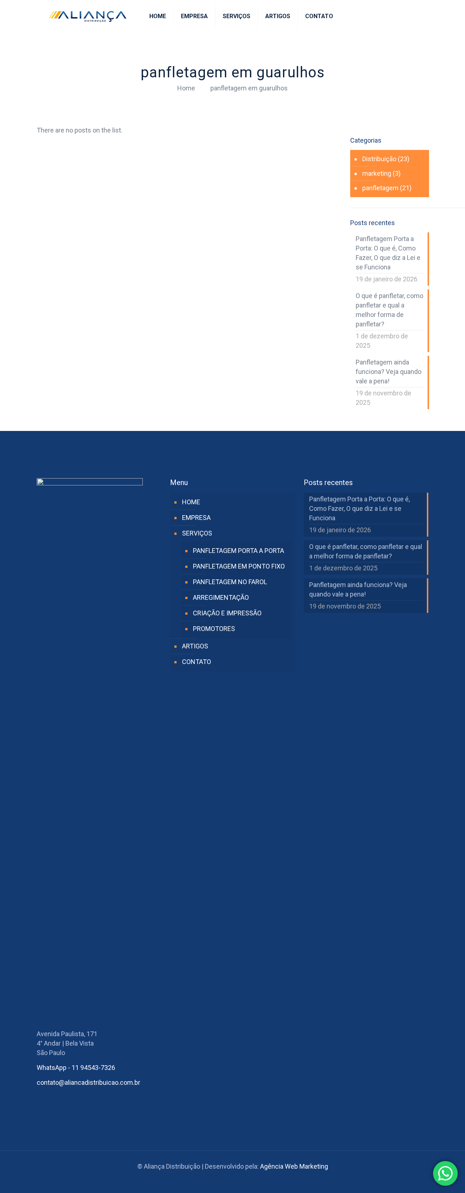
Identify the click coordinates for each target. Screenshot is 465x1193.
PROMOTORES (214, 628)
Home (186, 88)
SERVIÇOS (197, 533)
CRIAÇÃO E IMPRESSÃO (227, 613)
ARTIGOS (195, 646)
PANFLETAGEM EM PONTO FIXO (239, 566)
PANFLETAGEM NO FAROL (230, 582)
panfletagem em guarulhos (249, 88)
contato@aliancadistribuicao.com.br (88, 1082)
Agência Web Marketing (294, 1166)
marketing (376, 173)
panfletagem (380, 188)
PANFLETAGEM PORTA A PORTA (238, 550)
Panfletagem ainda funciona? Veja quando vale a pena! (388, 371)
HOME (191, 502)
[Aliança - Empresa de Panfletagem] (87, 16)
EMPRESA (196, 517)
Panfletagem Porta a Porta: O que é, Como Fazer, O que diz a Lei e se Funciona (388, 253)
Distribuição (379, 159)
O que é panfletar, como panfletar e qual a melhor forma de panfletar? (389, 310)
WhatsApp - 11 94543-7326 (76, 1067)
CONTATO (196, 661)
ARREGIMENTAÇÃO (221, 597)
